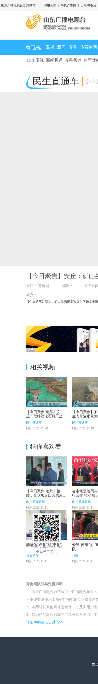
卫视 (50, 47)
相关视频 (42, 367)
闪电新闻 (50, 5)
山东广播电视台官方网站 (18, 5)
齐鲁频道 (73, 60)
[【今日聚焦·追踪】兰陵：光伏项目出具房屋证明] (46, 471)
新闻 (61, 47)
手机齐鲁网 (68, 5)
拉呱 (75, 555)
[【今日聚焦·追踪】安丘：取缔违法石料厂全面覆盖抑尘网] (46, 392)
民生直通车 (34, 422)
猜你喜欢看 (45, 446)
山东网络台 (88, 5)
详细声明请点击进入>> (44, 622)
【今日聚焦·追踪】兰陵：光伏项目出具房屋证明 (46, 495)
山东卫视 (35, 60)
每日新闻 (32, 555)
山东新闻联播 (35, 502)
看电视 (33, 47)
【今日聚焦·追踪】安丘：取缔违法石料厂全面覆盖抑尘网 (46, 416)
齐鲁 (73, 47)
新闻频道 (54, 60)
